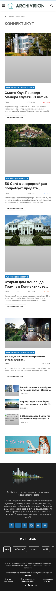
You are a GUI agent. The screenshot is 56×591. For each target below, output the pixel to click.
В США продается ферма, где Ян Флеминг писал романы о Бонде (35, 417)
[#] (20, 585)
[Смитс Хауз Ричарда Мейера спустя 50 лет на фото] (28, 58)
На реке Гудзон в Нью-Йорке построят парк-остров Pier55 (35, 403)
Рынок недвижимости (17, 179)
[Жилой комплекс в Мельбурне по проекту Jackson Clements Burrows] (12, 390)
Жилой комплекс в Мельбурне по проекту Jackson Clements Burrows (35, 388)
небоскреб (20, 549)
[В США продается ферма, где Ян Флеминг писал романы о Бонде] (12, 419)
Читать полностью (15, 117)
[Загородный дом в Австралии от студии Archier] (28, 333)
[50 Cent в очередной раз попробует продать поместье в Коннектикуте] (28, 149)
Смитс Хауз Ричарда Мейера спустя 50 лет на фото (26, 95)
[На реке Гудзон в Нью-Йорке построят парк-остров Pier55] (12, 404)
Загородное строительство (20, 88)
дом (7, 549)
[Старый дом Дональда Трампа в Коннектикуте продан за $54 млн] (28, 243)
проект (34, 549)
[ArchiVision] (26, 6)
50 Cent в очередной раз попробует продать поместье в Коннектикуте (27, 186)
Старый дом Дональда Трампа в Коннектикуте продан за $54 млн (25, 284)
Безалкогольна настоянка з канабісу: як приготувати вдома (29, 574)
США (45, 549)
